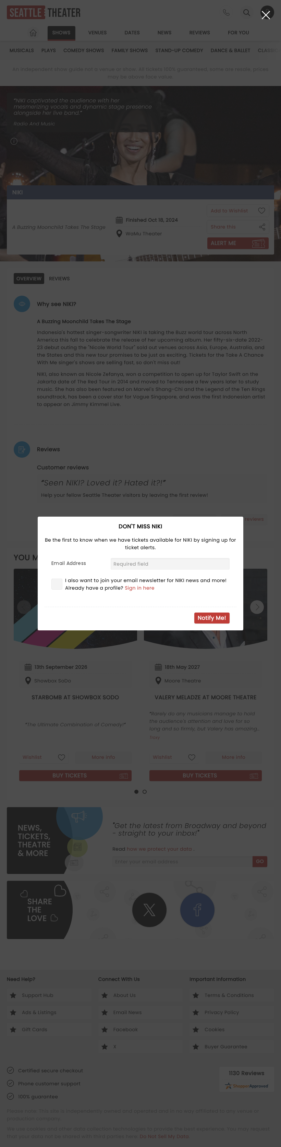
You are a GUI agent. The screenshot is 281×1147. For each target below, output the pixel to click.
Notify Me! (212, 618)
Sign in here (140, 587)
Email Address (68, 563)
